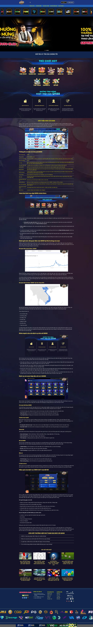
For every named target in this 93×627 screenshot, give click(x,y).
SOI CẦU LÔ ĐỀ (46, 5)
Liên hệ (48, 597)
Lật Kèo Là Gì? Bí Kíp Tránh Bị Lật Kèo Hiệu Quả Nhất (39, 579)
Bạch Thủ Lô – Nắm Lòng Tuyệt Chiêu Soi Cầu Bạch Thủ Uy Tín (53, 579)
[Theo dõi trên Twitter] (26, 598)
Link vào (58, 594)
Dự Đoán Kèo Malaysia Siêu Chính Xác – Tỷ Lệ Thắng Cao (53, 563)
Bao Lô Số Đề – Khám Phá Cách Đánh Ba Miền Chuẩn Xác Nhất (39, 562)
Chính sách (49, 594)
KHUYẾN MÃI (61, 5)
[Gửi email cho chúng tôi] (28, 598)
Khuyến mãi (49, 598)
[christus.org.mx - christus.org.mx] (23, 2)
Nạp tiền (58, 597)
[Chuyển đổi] (20, 536)
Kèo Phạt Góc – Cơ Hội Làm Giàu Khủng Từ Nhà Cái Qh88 (25, 579)
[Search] (30, 2)
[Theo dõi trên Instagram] (24, 598)
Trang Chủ (31, 5)
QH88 (20, 123)
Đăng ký (58, 593)
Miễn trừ (49, 596)
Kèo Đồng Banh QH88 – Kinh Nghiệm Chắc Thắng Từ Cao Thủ (67, 562)
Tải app (58, 596)
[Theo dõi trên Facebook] (22, 598)
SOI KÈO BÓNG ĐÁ (53, 5)
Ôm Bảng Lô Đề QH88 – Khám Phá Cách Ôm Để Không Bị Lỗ (67, 579)
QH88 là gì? (49, 593)
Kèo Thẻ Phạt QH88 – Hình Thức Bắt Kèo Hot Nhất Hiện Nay (25, 562)
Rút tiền (58, 598)
